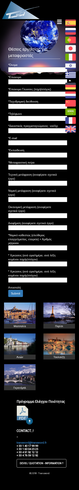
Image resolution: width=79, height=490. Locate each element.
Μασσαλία (20, 326)
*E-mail (12, 138)
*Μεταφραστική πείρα (21, 162)
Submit (15, 293)
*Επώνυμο (14, 77)
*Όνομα (12, 65)
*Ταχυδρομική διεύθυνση (23, 101)
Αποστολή (14, 287)
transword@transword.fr (32, 442)
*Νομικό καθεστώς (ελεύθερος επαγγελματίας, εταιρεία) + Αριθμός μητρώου (30, 239)
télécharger (25, 415)
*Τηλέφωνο (15, 113)
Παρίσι (59, 326)
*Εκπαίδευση (16, 150)
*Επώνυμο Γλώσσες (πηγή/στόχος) (29, 89)
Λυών (19, 357)
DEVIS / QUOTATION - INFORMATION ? (41, 463)
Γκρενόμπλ (19, 387)
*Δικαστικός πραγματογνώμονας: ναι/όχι (33, 126)
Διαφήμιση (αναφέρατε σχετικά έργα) (31, 223)
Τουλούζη (59, 357)
